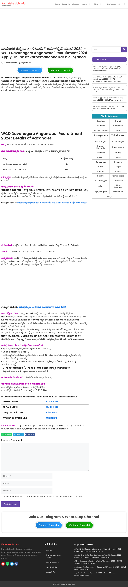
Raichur (100, 175)
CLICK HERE (52, 401)
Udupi (100, 186)
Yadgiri (109, 196)
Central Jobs (86, 4)
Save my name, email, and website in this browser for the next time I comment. (44, 496)
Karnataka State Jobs (70, 4)
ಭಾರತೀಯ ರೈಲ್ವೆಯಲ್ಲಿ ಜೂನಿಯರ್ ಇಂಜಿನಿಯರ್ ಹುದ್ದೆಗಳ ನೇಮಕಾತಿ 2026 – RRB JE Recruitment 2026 (108, 99)
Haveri (118, 157)
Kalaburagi (101, 162)
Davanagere (118, 147)
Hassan (100, 157)
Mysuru (118, 171)
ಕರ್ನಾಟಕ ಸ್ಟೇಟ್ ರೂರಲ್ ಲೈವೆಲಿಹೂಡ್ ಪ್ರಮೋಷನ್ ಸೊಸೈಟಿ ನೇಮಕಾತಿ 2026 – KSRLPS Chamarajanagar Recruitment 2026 (107, 79)
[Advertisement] (64, 26)
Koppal (118, 166)
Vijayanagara (101, 191)
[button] (6, 434)
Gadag (118, 152)
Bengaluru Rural (101, 130)
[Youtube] (3, 564)
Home (57, 4)
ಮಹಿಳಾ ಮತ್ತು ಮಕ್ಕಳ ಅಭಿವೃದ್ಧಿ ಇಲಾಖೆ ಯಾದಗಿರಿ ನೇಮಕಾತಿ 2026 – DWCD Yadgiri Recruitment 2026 (109, 89)
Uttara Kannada (118, 186)
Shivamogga (101, 180)
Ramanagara (118, 175)
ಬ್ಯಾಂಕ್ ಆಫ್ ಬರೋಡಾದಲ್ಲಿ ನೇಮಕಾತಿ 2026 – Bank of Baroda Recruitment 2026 (108, 107)
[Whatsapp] (7, 564)
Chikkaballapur (118, 135)
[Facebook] (16, 564)
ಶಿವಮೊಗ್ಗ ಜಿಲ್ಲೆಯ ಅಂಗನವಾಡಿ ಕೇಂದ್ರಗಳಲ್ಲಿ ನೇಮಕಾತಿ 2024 (41, 306)
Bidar (118, 130)
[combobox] (106, 49)
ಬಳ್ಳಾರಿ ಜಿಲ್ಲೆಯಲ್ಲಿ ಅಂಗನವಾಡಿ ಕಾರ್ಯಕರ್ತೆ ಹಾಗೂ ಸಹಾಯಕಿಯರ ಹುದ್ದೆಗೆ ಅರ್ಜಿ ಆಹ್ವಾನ (52, 202)
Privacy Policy (52, 562)
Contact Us (111, 4)
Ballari (118, 121)
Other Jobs (98, 4)
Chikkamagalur (101, 141)
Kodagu (118, 162)
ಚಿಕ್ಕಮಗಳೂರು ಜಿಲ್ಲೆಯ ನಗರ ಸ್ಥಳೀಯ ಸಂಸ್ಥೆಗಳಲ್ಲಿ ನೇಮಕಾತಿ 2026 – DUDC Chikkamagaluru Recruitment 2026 (107, 68)
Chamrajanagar (101, 136)
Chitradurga (118, 141)
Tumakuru (118, 180)
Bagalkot (101, 121)
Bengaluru (118, 125)
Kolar (100, 166)
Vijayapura (118, 191)
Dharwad (101, 152)
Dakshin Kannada (100, 147)
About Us (122, 4)
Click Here (51, 412)
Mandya (100, 171)
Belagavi (101, 125)
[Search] (124, 49)
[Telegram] (12, 564)
